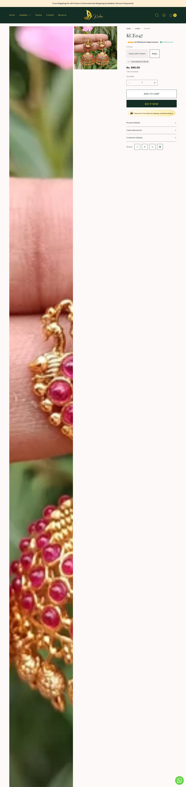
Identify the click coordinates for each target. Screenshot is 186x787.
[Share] (137, 147)
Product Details (133, 122)
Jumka (137, 29)
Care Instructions (134, 130)
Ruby (154, 53)
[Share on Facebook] (145, 147)
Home (128, 29)
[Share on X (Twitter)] (152, 147)
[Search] (157, 15)
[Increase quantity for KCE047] (155, 82)
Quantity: (130, 76)
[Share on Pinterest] (160, 147)
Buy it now (151, 104)
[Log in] (164, 15)
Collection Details (134, 137)
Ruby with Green (137, 53)
